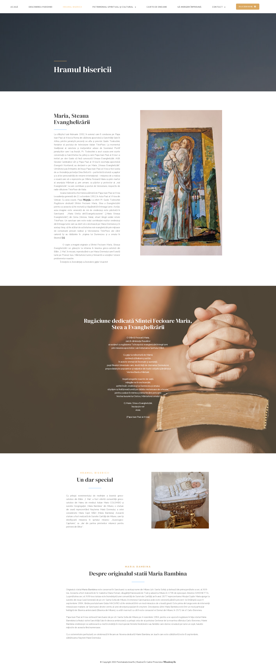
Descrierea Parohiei (40, 7)
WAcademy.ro (169, 662)
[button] (247, 7)
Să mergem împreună (190, 7)
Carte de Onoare (157, 7)
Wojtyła (87, 199)
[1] (63, 237)
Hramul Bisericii (72, 7)
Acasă (14, 7)
